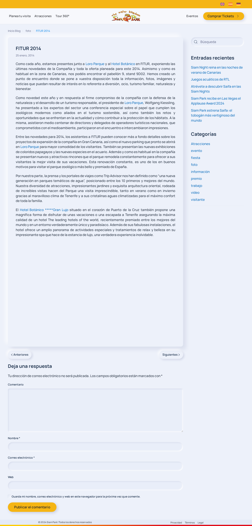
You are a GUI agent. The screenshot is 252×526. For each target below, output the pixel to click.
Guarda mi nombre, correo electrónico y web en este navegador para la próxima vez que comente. (75, 496)
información (200, 171)
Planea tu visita (20, 16)
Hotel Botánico (123, 64)
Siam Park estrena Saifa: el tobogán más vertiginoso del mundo (213, 115)
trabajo (196, 185)
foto (194, 164)
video (195, 192)
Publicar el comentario (32, 507)
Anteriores (20, 355)
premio (196, 178)
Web (11, 477)
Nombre (14, 438)
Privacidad (176, 522)
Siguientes (170, 355)
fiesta (195, 157)
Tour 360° (62, 16)
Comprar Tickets (221, 16)
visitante (198, 199)
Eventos (192, 16)
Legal (201, 522)
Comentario (16, 384)
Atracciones (43, 16)
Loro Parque (95, 64)
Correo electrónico (21, 457)
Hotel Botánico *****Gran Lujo (44, 209)
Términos (190, 522)
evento (196, 150)
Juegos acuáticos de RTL (210, 79)
